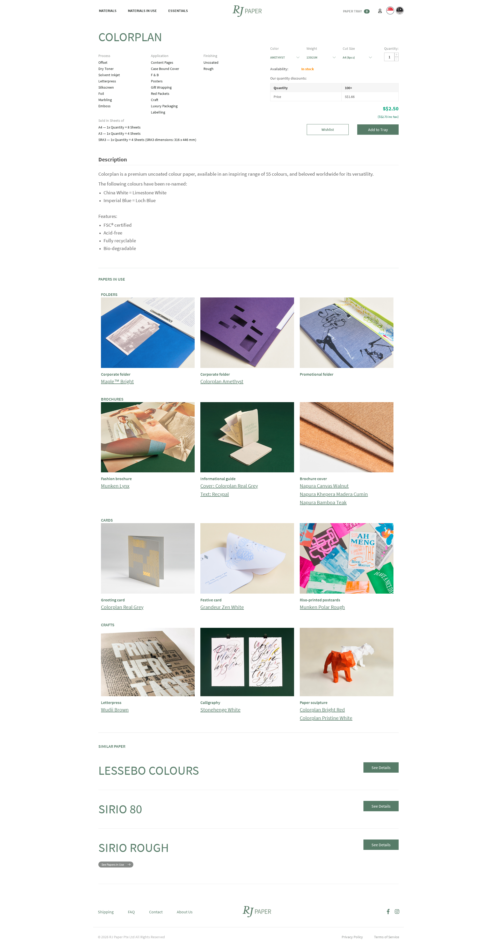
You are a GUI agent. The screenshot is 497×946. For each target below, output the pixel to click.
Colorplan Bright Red (322, 709)
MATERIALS (107, 10)
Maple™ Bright (117, 381)
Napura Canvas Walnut (324, 485)
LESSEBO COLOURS (148, 770)
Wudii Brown (115, 709)
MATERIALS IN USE (142, 10)
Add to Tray (378, 129)
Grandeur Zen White (222, 607)
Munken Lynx (115, 485)
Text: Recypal (214, 494)
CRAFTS (107, 624)
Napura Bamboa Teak (323, 502)
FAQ (131, 911)
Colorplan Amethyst (221, 381)
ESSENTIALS (178, 10)
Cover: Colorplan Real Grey (229, 485)
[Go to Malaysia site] (400, 10)
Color (274, 48)
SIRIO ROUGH (133, 847)
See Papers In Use (112, 864)
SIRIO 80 (120, 809)
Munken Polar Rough (322, 607)
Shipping (106, 911)
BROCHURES (112, 399)
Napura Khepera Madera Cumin (334, 494)
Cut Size (349, 48)
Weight (311, 48)
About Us (185, 911)
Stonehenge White (220, 709)
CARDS (107, 520)
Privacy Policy (352, 937)
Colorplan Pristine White (326, 718)
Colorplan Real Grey (122, 607)
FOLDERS (109, 294)
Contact (156, 911)
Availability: (279, 69)
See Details (381, 767)
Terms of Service (386, 937)
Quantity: (391, 48)
